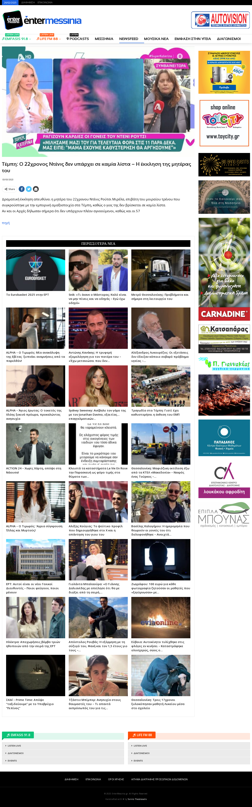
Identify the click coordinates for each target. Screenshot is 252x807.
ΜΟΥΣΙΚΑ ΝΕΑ (156, 39)
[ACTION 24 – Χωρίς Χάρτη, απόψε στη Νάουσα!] (35, 444)
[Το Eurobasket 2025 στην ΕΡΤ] (35, 270)
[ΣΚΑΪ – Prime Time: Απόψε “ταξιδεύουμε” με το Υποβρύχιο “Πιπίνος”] (35, 675)
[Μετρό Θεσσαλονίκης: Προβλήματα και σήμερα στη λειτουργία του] (160, 270)
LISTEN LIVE (14, 745)
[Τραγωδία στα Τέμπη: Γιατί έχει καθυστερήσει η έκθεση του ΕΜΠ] (160, 386)
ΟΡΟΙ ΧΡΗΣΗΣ (116, 779)
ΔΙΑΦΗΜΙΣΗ (28, 2)
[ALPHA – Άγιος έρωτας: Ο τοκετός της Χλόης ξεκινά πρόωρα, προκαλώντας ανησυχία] (35, 386)
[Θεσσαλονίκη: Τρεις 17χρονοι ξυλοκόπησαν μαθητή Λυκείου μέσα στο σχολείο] (160, 675)
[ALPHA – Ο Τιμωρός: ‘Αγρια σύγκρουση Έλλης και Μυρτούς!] (35, 502)
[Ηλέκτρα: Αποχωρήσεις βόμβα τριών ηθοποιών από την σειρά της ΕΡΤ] (35, 617)
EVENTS (12, 760)
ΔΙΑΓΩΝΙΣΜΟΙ (229, 39)
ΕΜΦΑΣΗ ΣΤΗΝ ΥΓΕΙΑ (193, 39)
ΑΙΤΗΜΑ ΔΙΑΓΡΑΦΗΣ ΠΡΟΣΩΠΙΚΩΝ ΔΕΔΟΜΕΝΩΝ (159, 779)
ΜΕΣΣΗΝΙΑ (104, 39)
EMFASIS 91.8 (16, 37)
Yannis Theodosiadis (137, 799)
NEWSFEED (128, 39)
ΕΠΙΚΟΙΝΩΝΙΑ (45, 2)
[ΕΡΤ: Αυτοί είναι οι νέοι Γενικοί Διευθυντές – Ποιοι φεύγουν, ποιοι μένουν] (35, 559)
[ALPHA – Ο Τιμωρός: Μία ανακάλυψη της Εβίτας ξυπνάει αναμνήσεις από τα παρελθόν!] (35, 328)
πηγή (6, 223)
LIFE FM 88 (49, 37)
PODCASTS (79, 37)
